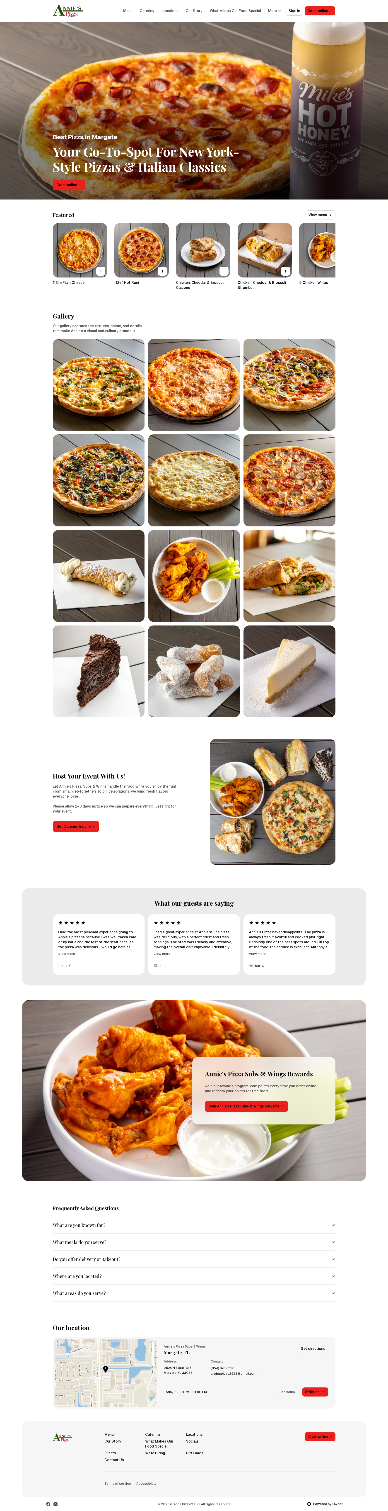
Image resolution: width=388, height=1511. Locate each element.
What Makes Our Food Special (235, 10)
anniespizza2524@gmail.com (234, 1374)
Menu (128, 10)
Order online (315, 1391)
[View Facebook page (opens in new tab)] (48, 1504)
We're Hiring (155, 1453)
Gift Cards (194, 1453)
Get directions (313, 1348)
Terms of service (117, 1484)
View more (66, 954)
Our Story (194, 10)
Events (110, 1453)
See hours (287, 1392)
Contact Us (114, 1459)
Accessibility (146, 1484)
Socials (192, 1441)
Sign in (294, 10)
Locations (170, 10)
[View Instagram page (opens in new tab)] (55, 1504)
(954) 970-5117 (222, 1368)
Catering (147, 10)
